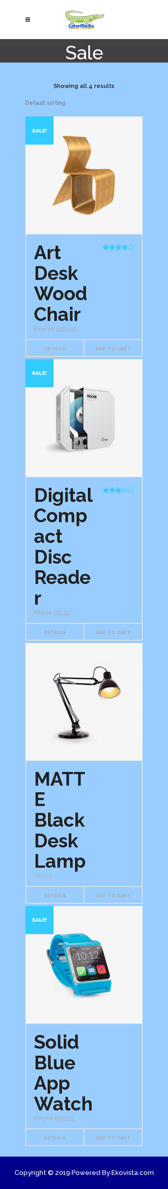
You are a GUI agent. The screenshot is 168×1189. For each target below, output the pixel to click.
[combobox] (45, 103)
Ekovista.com (132, 1172)
